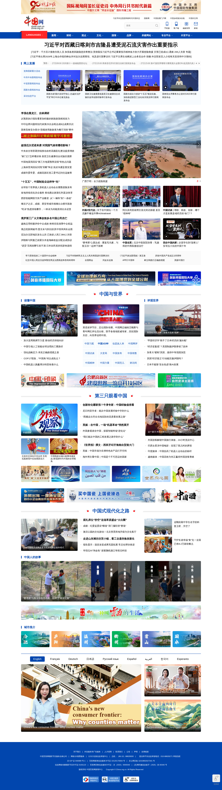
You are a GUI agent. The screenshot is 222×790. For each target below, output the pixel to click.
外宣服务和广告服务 (92, 752)
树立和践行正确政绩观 (154, 260)
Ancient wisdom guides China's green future (167, 727)
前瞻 (148, 56)
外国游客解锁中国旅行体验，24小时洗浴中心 (171, 440)
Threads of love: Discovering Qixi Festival (166, 692)
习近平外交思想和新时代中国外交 (126, 18)
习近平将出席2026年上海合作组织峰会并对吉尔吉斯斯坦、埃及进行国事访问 (70, 56)
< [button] (196, 63)
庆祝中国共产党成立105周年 (168, 256)
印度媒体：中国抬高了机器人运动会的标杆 (170, 451)
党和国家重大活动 (32, 71)
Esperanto (183, 659)
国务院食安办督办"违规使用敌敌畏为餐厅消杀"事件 (47, 129)
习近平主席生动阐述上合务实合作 (128, 56)
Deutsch (73, 659)
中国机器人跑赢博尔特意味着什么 (41, 364)
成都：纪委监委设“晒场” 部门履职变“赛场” (104, 526)
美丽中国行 (179, 260)
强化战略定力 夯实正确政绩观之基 (41, 352)
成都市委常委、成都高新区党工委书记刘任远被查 (46, 173)
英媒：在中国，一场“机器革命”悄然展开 (106, 424)
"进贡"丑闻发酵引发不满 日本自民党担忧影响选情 (46, 245)
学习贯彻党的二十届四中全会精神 (41, 256)
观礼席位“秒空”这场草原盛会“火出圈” (105, 519)
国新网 (146, 18)
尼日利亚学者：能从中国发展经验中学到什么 (106, 411)
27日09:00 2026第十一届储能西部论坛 (69, 63)
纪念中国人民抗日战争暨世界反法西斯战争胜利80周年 (50, 260)
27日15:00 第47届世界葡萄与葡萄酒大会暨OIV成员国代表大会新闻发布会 (174, 63)
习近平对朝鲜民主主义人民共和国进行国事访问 (87, 256)
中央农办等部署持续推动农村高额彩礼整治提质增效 (47, 151)
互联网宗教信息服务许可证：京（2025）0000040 (110, 765)
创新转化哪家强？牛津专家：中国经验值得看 (108, 404)
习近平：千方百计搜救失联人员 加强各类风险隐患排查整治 (62, 52)
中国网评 (132, 343)
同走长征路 (108, 260)
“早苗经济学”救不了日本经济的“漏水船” (167, 340)
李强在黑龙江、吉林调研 (35, 113)
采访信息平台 (30, 96)
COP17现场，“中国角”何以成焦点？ (42, 358)
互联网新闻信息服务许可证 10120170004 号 (107, 761)
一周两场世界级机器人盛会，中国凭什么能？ (44, 332)
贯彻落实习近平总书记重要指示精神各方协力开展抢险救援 (123, 52)
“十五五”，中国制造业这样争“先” (40, 181)
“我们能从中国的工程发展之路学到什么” (103, 437)
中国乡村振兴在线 (177, 18)
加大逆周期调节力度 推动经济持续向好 (44, 340)
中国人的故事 (32, 557)
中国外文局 (193, 18)
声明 (136, 752)
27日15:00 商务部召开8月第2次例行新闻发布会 (114, 63)
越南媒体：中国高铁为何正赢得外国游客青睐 (171, 457)
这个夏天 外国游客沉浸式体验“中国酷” (165, 432)
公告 (128, 752)
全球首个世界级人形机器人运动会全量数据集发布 (46, 187)
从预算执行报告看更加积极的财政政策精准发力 (45, 118)
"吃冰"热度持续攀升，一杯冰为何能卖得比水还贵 (46, 209)
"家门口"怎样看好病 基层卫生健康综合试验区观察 (46, 156)
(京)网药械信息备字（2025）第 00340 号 (150, 765)
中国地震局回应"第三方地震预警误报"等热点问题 (46, 162)
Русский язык (111, 659)
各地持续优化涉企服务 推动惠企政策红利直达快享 (47, 192)
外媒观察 (27, 432)
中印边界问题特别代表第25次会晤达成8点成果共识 (47, 124)
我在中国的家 (170, 242)
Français (55, 659)
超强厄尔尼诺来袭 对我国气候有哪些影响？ (46, 145)
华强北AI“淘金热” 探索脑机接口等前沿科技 (105, 550)
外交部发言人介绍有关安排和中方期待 (171, 56)
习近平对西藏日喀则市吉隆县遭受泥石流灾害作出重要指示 (111, 45)
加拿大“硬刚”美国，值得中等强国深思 (166, 352)
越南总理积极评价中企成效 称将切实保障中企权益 (47, 223)
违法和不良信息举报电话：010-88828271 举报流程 (159, 756)
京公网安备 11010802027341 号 (142, 761)
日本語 (90, 659)
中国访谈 (167, 210)
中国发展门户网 (160, 18)
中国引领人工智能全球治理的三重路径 (43, 346)
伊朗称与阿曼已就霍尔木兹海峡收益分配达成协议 (46, 240)
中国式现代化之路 (111, 510)
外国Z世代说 (88, 210)
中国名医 (127, 242)
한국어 (164, 659)
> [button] (199, 63)
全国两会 (89, 260)
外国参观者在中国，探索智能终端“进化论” (104, 431)
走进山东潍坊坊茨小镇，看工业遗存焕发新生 (109, 538)
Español (131, 659)
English (37, 659)
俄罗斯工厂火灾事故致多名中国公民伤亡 (44, 218)
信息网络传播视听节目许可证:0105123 (70, 765)
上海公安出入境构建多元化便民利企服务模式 (43, 547)
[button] (198, 144)
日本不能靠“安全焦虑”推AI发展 (162, 364)
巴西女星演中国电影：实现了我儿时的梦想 (170, 445)
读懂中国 (29, 300)
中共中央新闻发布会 (33, 77)
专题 (188, 52)
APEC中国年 (129, 260)
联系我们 (119, 752)
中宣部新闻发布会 (32, 83)
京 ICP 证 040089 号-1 (76, 761)
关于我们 (77, 752)
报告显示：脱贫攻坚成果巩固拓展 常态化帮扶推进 (109, 544)
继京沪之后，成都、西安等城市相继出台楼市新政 (46, 204)
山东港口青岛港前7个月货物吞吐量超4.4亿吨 (105, 181)
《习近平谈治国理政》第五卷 (132, 256)
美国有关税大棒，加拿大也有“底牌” (163, 332)
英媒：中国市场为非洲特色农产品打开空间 (105, 451)
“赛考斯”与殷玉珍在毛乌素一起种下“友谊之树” (46, 598)
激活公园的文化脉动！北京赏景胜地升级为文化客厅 (109, 532)
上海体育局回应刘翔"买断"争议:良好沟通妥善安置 (46, 167)
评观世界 (153, 300)
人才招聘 (108, 752)
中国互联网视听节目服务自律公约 (53, 756)
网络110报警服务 (77, 756)
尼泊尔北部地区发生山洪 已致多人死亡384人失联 (46, 234)
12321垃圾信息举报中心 (98, 756)
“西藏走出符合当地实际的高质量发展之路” (104, 416)
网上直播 (29, 63)
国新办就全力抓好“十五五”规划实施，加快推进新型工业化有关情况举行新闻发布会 (141, 97)
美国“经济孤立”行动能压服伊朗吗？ (165, 358)
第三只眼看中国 (111, 395)
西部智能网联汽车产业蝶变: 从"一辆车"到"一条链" (46, 198)
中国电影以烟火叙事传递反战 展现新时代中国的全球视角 (63, 458)
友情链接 (145, 752)
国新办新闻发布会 (32, 90)
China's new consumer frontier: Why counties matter (54, 727)
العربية (148, 659)
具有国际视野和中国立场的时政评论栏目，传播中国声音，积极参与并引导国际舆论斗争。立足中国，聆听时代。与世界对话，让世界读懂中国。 (110, 331)
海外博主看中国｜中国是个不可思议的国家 (105, 457)
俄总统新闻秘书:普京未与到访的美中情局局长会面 (47, 229)
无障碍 (216, 784)
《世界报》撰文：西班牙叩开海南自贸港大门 (108, 444)
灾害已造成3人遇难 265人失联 (169, 52)
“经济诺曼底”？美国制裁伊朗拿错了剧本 (167, 346)
